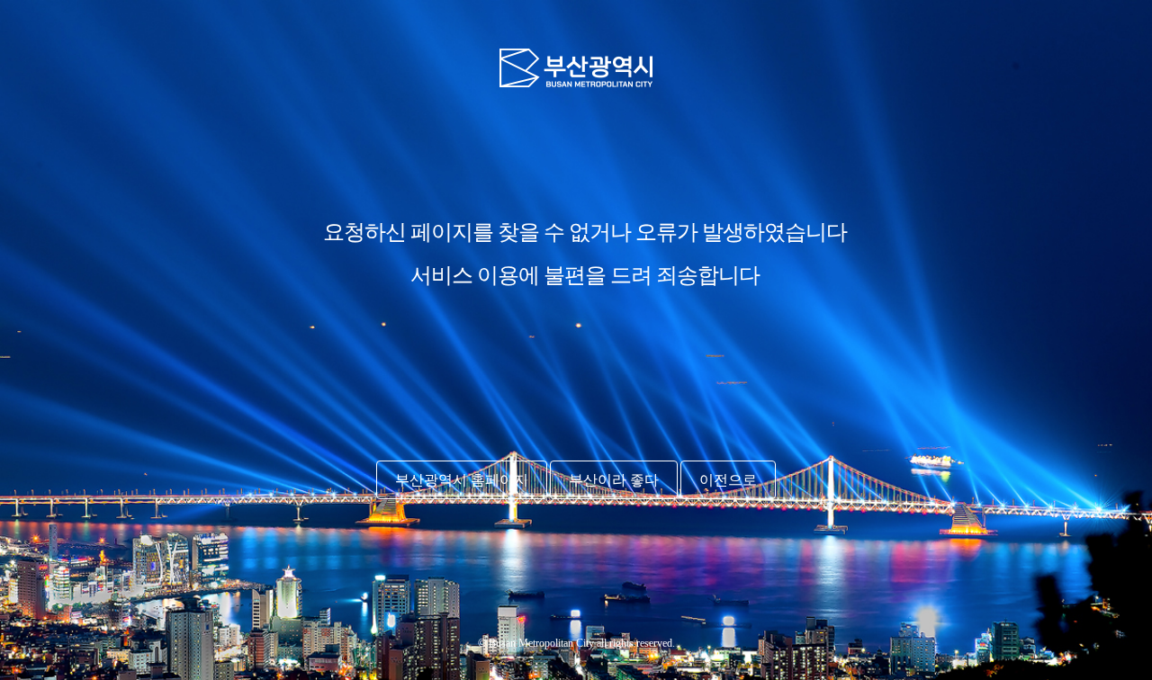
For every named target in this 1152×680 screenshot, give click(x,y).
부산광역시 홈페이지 (461, 480)
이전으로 (728, 480)
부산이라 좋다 (614, 480)
